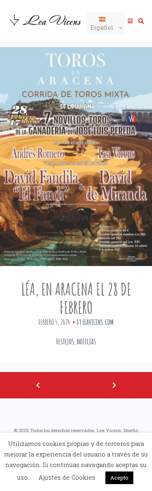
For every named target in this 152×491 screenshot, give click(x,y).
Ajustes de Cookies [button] (67, 477)
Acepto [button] (119, 477)
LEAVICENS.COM (98, 322)
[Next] (114, 385)
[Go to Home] (45, 26)
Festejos (65, 341)
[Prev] (38, 385)
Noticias (86, 341)
